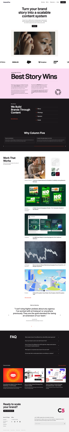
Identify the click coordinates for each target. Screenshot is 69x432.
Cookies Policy (23, 430)
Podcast (5, 424)
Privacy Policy (13, 430)
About (58, 2)
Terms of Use (18, 430)
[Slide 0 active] (31, 326)
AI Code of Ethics (5, 422)
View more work (28, 297)
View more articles (62, 365)
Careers (4, 419)
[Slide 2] (34, 326)
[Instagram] (14, 421)
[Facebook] (17, 421)
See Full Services (14, 118)
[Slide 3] (36, 326)
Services (43, 2)
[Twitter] (11, 421)
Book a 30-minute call (8, 410)
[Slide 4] (37, 326)
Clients (4, 426)
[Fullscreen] (57, 55)
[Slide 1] (33, 326)
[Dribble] (20, 421)
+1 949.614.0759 (14, 419)
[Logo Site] (6, 2)
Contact (63, 2)
